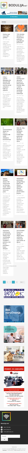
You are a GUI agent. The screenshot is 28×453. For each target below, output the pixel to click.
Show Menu (15, 16)
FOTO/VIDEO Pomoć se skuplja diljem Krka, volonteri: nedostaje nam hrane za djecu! (21, 236)
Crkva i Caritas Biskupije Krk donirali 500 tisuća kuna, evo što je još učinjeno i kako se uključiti (7, 83)
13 (16, 282)
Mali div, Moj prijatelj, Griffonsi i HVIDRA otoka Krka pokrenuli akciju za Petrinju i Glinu (21, 134)
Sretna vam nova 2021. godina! (6, 35)
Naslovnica (14, 447)
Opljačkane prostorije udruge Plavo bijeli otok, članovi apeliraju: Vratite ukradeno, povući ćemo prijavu (21, 186)
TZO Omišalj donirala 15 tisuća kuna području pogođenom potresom (20, 38)
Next (21, 282)
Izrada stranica (17, 450)
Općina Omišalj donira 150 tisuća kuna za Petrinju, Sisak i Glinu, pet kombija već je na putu (7, 185)
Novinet (5, 450)
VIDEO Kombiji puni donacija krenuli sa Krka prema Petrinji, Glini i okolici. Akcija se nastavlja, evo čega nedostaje (21, 85)
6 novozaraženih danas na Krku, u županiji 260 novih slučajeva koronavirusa (7, 133)
